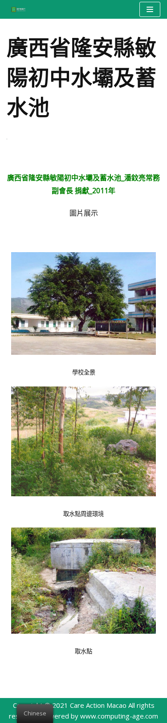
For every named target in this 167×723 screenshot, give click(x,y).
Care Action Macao (98, 705)
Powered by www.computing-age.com (99, 715)
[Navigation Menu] (149, 9)
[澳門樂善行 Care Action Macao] (16, 9)
